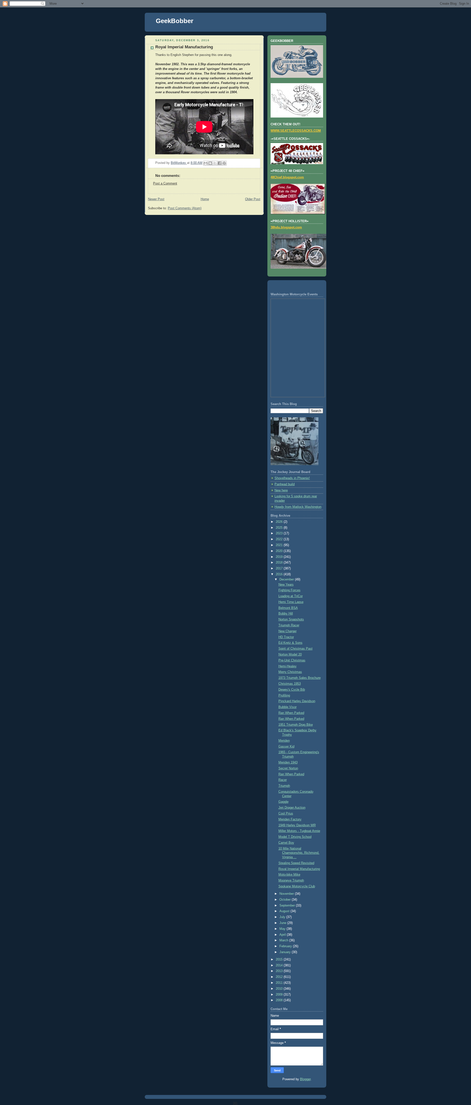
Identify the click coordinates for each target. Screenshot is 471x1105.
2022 (280, 539)
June (283, 923)
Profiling (284, 695)
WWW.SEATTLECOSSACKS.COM (296, 130)
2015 (280, 959)
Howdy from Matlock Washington (298, 507)
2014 (280, 965)
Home (205, 199)
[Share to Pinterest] (224, 163)
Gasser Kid (286, 746)
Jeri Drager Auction (291, 807)
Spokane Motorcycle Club (296, 886)
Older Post (252, 199)
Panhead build (285, 484)
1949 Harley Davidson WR (297, 825)
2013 (280, 971)
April (283, 934)
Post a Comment (165, 183)
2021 (280, 545)
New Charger (287, 631)
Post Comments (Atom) (184, 208)
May (283, 929)
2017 (280, 568)
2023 (280, 533)
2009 (280, 994)
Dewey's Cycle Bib (291, 689)
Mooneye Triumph (291, 880)
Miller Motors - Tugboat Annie (299, 831)
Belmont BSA (288, 608)
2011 (280, 983)
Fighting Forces (289, 590)
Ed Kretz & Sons (290, 643)
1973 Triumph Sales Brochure (299, 678)
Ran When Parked (291, 713)
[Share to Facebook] (219, 163)
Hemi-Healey (287, 666)
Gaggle (283, 801)
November (287, 893)
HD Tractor (286, 637)
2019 (280, 557)
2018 (280, 562)
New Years (286, 584)
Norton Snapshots (291, 619)
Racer (282, 780)
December (287, 579)
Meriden (284, 740)
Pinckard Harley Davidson (296, 701)
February (286, 946)
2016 (280, 574)
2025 (280, 527)
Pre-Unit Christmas (291, 660)
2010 (280, 988)
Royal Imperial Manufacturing (299, 869)
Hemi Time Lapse (290, 602)
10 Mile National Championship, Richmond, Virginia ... (298, 853)
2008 (280, 1000)
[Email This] (205, 163)
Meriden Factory (289, 819)
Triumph (284, 786)
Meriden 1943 (288, 762)
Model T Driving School (295, 837)
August (284, 911)
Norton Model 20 (290, 654)
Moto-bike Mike (289, 874)
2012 (280, 977)
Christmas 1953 (289, 683)
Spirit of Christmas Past (295, 648)
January (285, 952)
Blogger (305, 1079)
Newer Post (156, 199)
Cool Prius (285, 813)
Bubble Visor (287, 707)
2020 (280, 551)
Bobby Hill (285, 613)
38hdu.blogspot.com (286, 227)
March (284, 940)
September (287, 905)
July (282, 917)
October (285, 899)
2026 (280, 522)
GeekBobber (174, 21)
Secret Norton (288, 768)
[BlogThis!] (210, 163)
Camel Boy (286, 842)
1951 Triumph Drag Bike (295, 724)
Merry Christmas (290, 672)
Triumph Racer (288, 625)
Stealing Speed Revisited (296, 863)
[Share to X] (214, 163)
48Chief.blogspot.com (287, 177)
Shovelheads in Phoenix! (292, 478)
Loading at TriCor (290, 596)
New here (281, 490)
